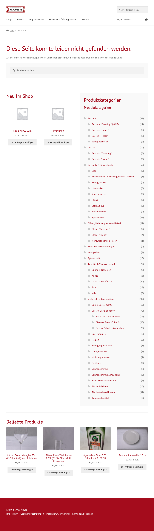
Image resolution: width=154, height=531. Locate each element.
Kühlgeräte (94, 252)
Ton (94, 287)
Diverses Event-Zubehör (108, 322)
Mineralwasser (99, 193)
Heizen (95, 339)
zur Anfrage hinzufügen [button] (22, 142)
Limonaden (97, 188)
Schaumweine (99, 211)
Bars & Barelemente (102, 304)
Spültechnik (94, 258)
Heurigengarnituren (102, 345)
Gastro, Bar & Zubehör (103, 310)
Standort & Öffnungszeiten (63, 19)
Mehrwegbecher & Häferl (104, 240)
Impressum (12, 513)
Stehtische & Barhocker (104, 380)
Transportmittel (100, 397)
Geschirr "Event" (100, 159)
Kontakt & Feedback (82, 513)
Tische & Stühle (100, 386)
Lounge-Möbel (99, 351)
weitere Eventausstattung (101, 298)
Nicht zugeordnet (101, 357)
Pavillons (96, 362)
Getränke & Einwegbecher (101, 164)
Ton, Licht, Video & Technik (101, 263)
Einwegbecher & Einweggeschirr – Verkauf (113, 176)
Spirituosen (98, 217)
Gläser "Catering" (101, 228)
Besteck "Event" (100, 129)
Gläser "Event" (99, 234)
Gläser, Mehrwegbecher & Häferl (104, 223)
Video (94, 293)
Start (12, 30)
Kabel (95, 275)
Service (20, 19)
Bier (94, 170)
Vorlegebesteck (100, 141)
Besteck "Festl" (100, 135)
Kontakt (86, 19)
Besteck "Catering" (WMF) (105, 124)
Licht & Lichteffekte (102, 281)
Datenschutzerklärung (58, 513)
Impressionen (36, 19)
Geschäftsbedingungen (32, 513)
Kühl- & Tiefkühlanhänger (101, 246)
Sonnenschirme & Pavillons (106, 374)
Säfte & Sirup (98, 205)
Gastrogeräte (99, 333)
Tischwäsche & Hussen (103, 392)
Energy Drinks (99, 182)
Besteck (92, 118)
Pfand (95, 199)
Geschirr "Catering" (102, 153)
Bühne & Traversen (101, 269)
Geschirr (92, 147)
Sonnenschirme (100, 368)
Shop (9, 19)
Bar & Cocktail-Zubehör (108, 316)
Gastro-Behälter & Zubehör (110, 327)
